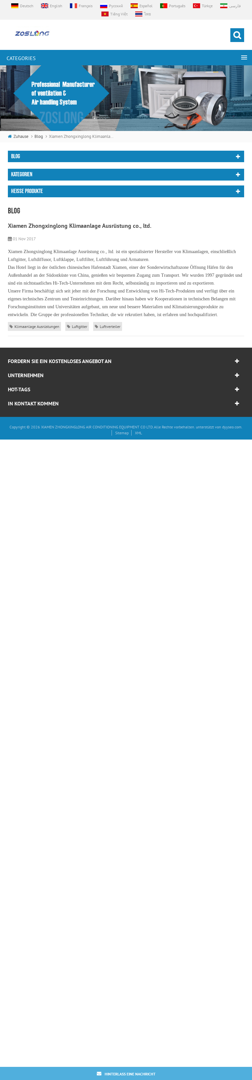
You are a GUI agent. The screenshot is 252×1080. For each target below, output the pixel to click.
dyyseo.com (232, 426)
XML (138, 432)
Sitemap (122, 432)
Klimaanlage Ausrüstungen (36, 326)
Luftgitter (79, 326)
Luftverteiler (110, 326)
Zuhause (21, 136)
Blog (38, 136)
